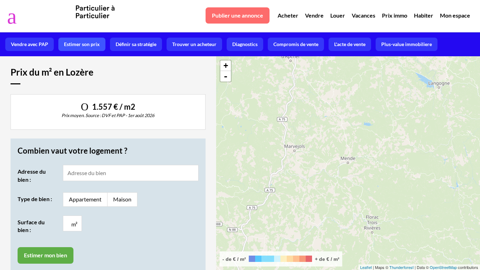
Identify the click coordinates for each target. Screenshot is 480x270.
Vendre (314, 15)
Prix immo (394, 15)
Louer (337, 15)
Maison (122, 199)
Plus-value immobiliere (406, 44)
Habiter (423, 15)
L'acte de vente (349, 44)
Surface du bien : (31, 226)
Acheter (288, 15)
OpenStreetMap (443, 267)
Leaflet (366, 267)
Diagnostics (245, 44)
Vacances (363, 15)
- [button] (225, 76)
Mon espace (455, 15)
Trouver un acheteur (194, 44)
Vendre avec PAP (29, 44)
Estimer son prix (82, 44)
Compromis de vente (295, 44)
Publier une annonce (237, 15)
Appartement (85, 199)
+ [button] (225, 65)
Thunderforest (401, 267)
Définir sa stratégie (136, 44)
